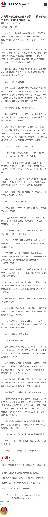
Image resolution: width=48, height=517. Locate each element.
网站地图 (15, 498)
